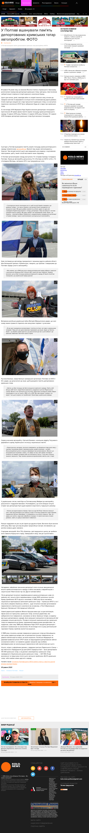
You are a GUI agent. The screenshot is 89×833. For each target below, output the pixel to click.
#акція (21, 670)
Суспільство (26, 3)
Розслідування (46, 3)
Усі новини (66, 147)
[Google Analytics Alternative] (63, 790)
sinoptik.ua (77, 175)
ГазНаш (52, 14)
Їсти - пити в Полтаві (35, 14)
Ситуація (64, 3)
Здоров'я (12, 9)
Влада (17, 3)
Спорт (4, 9)
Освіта (20, 9)
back (83, 14)
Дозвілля (36, 3)
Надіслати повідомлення (41, 823)
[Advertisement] (29, 130)
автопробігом (21, 149)
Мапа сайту (36, 820)
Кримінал (24, 14)
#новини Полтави (12, 670)
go (86, 14)
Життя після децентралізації (66, 14)
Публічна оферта (38, 826)
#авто (3, 670)
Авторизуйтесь (26, 718)
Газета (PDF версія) (13, 14)
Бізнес (56, 3)
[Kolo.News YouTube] (74, 158)
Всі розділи (29, 9)
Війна (46, 14)
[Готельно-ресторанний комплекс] (44, 22)
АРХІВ (3, 14)
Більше (80, 179)
